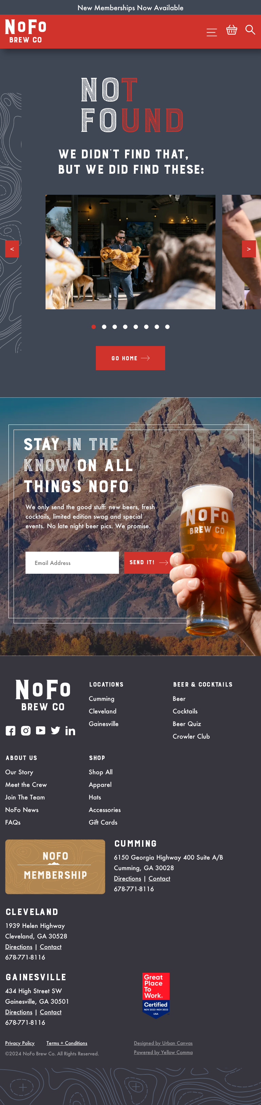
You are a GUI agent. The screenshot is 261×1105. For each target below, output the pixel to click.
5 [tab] (136, 327)
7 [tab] (157, 327)
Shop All (100, 772)
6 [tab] (146, 327)
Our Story (19, 772)
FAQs (12, 822)
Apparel (100, 784)
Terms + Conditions (67, 1043)
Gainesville (104, 724)
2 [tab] (104, 327)
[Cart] (231, 31)
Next (249, 248)
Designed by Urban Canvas (163, 1043)
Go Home (124, 358)
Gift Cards (103, 822)
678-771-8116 (134, 889)
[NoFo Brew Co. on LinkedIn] (70, 730)
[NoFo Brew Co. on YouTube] (41, 730)
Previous (12, 248)
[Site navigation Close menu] (211, 31)
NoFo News (21, 810)
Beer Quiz (187, 724)
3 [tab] (114, 327)
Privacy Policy (20, 1043)
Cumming (102, 698)
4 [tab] (125, 327)
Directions (127, 878)
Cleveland (103, 711)
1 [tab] (93, 327)
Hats (95, 797)
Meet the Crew (26, 784)
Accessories (105, 810)
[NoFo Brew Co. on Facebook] (10, 731)
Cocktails (185, 711)
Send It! (142, 562)
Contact (159, 878)
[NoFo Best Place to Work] (156, 1017)
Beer (179, 698)
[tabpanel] (130, 252)
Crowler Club (191, 736)
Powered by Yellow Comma (163, 1052)
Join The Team (25, 797)
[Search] (250, 31)
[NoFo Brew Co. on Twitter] (55, 730)
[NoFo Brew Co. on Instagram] (26, 731)
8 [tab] (167, 327)
